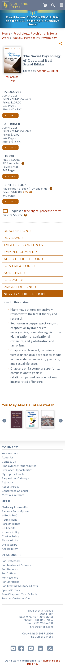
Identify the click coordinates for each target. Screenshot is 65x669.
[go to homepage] (15, 5)
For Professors (11, 560)
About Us (8, 457)
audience (13, 273)
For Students (10, 569)
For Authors (9, 573)
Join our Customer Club (16, 598)
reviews (11, 238)
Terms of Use (10, 540)
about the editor (22, 259)
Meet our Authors (13, 494)
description (15, 231)
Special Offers (11, 590)
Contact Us (9, 461)
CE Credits (8, 527)
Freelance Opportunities (17, 469)
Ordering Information (15, 507)
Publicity (7, 482)
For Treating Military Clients (20, 585)
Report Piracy (10, 486)
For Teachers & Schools (16, 565)
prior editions (18, 287)
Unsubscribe (9, 544)
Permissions (9, 519)
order (10, 115)
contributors (18, 266)
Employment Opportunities (19, 465)
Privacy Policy (11, 532)
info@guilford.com (41, 626)
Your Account (10, 453)
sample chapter (20, 252)
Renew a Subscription (15, 511)
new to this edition (24, 294)
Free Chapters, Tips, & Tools (19, 594)
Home (6, 33)
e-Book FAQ (9, 515)
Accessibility (10, 548)
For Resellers (10, 577)
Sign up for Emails (13, 474)
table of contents (23, 245)
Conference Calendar (15, 490)
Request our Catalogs (15, 478)
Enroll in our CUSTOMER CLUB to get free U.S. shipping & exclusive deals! (33, 21)
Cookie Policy (10, 536)
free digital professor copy (42, 211)
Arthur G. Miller (47, 71)
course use (15, 280)
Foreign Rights (11, 523)
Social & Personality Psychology (35, 38)
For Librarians (10, 581)
